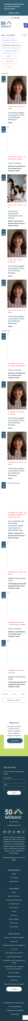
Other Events (9, 61)
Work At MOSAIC (14, 919)
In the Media (14, 877)
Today (14, 694)
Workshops (9, 66)
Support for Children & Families (14, 937)
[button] (26, 25)
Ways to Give (14, 923)
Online (8, 56)
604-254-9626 (14, 822)
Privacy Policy (15, 1014)
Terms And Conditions (14, 1006)
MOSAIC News (14, 881)
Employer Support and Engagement (14, 945)
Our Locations (14, 907)
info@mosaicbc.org (14, 825)
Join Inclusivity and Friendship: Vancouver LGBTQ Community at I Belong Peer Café (16, 525)
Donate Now (14, 926)
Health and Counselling (14, 956)
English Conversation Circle (17, 579)
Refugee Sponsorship (14, 976)
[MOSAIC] (6, 27)
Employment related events (11, 45)
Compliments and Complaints (15, 1010)
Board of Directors (14, 896)
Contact (14, 911)
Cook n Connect (14, 163)
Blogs (14, 874)
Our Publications (14, 904)
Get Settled (14, 980)
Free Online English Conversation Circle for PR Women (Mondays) (16, 116)
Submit (14, 793)
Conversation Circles (9, 40)
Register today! (14, 12)
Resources (14, 915)
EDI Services (14, 941)
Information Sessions (10, 50)
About (14, 892)
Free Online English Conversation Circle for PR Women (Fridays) (16, 269)
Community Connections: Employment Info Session (15, 214)
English (17, 18)
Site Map (14, 989)
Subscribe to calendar (13, 700)
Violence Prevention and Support (14, 984)
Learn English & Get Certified (14, 953)
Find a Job (14, 949)
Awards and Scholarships (14, 900)
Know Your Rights (14, 972)
